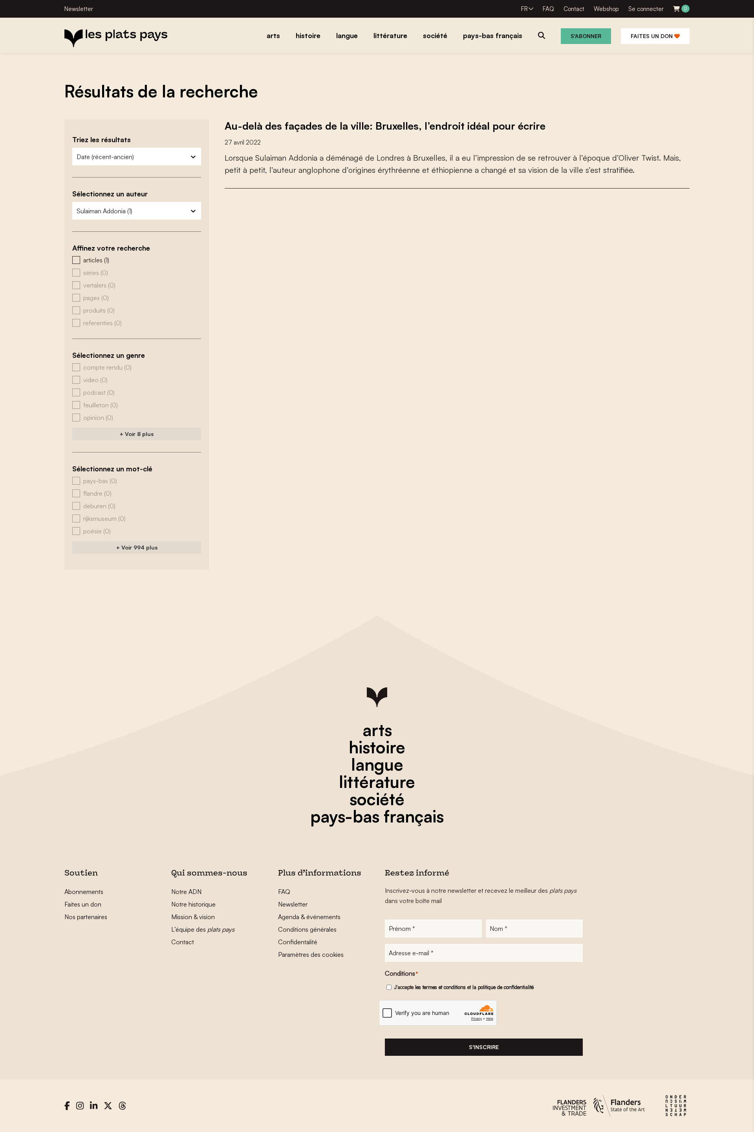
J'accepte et (464, 987)
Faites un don (652, 36)
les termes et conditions (440, 987)
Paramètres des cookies (311, 954)
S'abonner (586, 36)
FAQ (548, 9)
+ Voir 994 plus (136, 547)
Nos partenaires (85, 917)
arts (377, 730)
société (377, 799)
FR (524, 9)
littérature (377, 781)
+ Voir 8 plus (137, 433)
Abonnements (83, 892)
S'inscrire (484, 1047)
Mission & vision (193, 917)
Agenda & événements (309, 917)
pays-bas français (377, 816)
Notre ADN (186, 892)
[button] (136, 260)
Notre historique (193, 904)
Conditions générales (307, 929)
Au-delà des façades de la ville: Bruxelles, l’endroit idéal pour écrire (385, 125)
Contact (574, 9)
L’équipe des (202, 929)
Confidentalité (297, 942)
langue (377, 764)
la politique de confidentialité (503, 987)
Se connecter (646, 9)
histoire (377, 747)
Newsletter (78, 9)
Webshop (606, 9)
